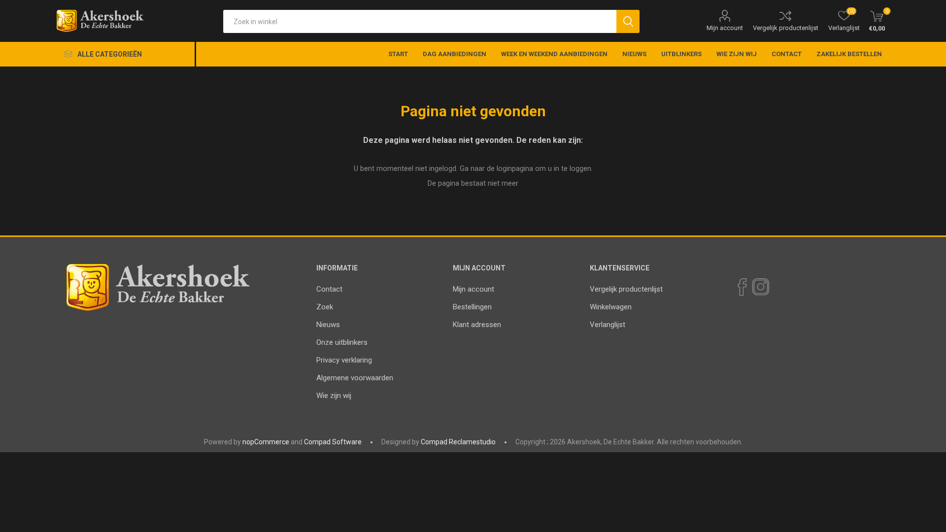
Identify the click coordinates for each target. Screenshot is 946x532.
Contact (329, 289)
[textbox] (419, 21)
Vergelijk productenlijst (785, 28)
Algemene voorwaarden (354, 377)
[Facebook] (741, 287)
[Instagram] (760, 287)
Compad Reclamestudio (458, 442)
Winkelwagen (611, 306)
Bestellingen (472, 306)
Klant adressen (477, 324)
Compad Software (333, 442)
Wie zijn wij (333, 395)
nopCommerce (265, 442)
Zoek (324, 306)
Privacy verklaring (344, 360)
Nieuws (328, 324)
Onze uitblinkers (342, 342)
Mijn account (725, 28)
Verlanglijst (607, 324)
